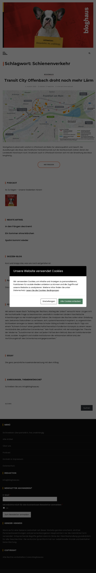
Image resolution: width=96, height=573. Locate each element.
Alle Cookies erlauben (70, 301)
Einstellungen (49, 301)
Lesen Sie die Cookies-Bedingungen (42, 290)
